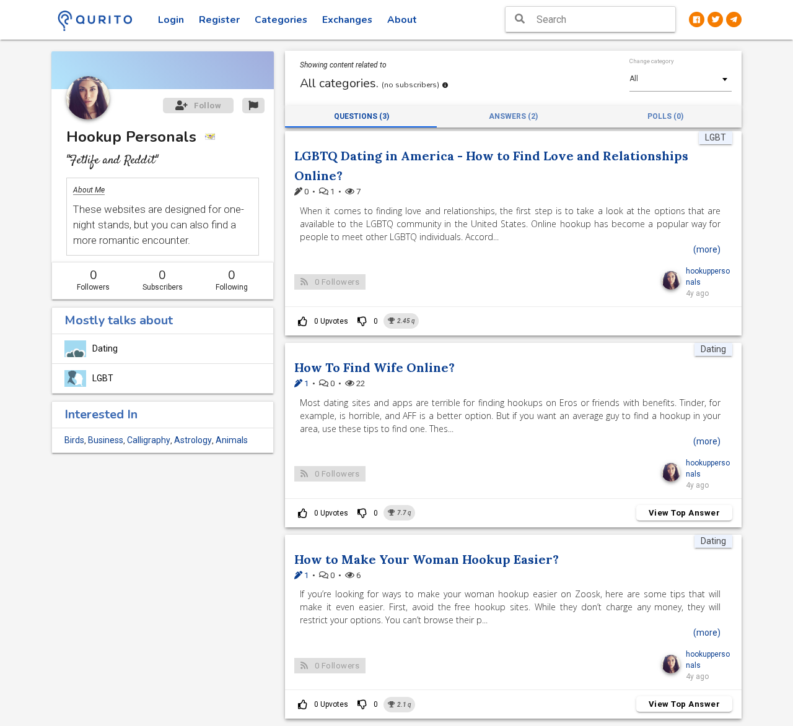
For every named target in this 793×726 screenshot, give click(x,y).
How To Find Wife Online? (374, 367)
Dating (105, 348)
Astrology (193, 440)
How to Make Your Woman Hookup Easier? (426, 559)
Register (219, 20)
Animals (232, 440)
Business (105, 440)
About (402, 20)
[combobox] (680, 78)
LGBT (102, 378)
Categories (281, 20)
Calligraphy (148, 440)
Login (171, 20)
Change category (651, 61)
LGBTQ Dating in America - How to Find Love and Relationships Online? (491, 165)
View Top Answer (685, 512)
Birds (74, 440)
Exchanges (347, 20)
